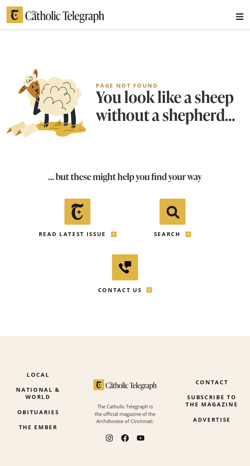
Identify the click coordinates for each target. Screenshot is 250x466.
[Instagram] (109, 438)
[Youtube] (141, 438)
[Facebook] (125, 438)
